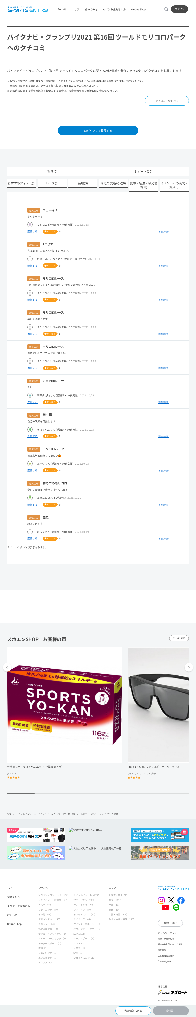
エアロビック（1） (48, 957)
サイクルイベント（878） (87, 895)
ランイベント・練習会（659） (54, 900)
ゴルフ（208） (46, 905)
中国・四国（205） (119, 914)
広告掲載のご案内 (166, 955)
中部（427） (115, 905)
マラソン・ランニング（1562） (54, 895)
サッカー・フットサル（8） (52, 933)
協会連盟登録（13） (48, 929)
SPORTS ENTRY (28, 9)
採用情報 (162, 949)
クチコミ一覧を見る (166, 101)
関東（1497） (116, 900)
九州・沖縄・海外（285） (122, 919)
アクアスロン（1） (48, 962)
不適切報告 (163, 231)
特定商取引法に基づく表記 (170, 944)
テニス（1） (80, 948)
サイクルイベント (24, 814)
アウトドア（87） (83, 909)
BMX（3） (43, 948)
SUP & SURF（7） (83, 933)
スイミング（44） (83, 919)
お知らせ (12, 915)
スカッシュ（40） (47, 924)
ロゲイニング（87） (48, 909)
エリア (75, 9)
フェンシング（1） (48, 953)
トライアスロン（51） (85, 914)
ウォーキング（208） (85, 905)
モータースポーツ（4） (50, 943)
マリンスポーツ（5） (84, 938)
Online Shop (138, 9)
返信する (32, 231)
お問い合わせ (170, 923)
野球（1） (79, 953)
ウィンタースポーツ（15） (87, 924)
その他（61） (45, 914)
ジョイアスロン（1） (84, 957)
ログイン (180, 9)
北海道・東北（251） (120, 895)
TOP (9, 814)
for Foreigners (164, 961)
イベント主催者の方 (114, 9)
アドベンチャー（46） (50, 919)
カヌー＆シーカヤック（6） (52, 938)
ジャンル (61, 9)
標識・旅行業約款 (166, 938)
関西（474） (115, 909)
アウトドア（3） (82, 943)
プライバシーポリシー (168, 932)
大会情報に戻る (133, 1010)
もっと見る (179, 638)
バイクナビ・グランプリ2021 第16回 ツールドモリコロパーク (69, 814)
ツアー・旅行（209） (84, 900)
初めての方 (91, 9)
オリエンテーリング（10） (87, 929)
